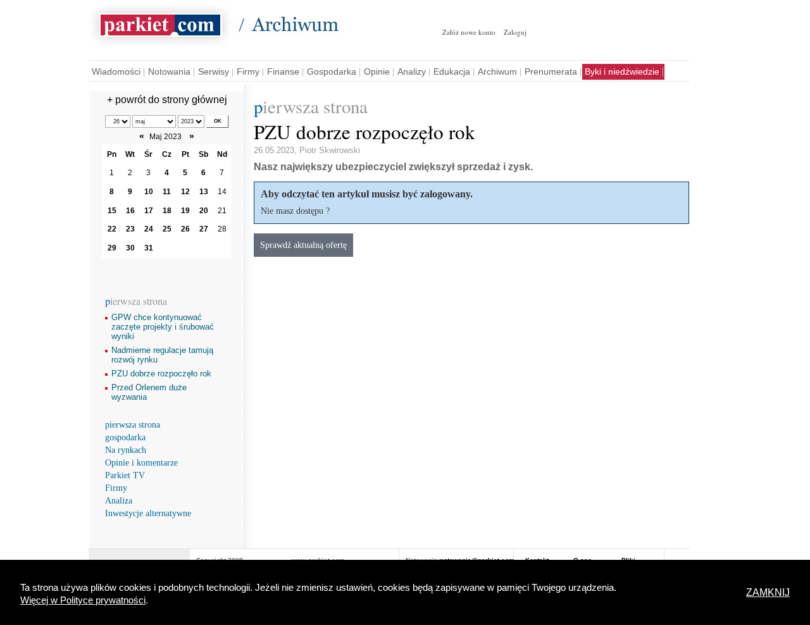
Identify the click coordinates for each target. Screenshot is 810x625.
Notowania (169, 71)
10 (148, 191)
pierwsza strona (132, 425)
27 (203, 229)
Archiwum (497, 71)
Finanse (283, 71)
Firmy (248, 71)
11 (167, 191)
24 (148, 229)
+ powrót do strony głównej (167, 99)
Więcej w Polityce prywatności (83, 600)
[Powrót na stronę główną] (160, 22)
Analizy (411, 71)
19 (185, 210)
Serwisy (213, 71)
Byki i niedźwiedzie (622, 71)
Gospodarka (331, 71)
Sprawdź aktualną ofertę (303, 245)
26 (185, 229)
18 (167, 210)
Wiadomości (116, 71)
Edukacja (451, 71)
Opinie (377, 71)
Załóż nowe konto (468, 32)
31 (148, 248)
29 (112, 248)
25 (167, 229)
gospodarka (125, 437)
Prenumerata (551, 71)
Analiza (118, 500)
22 (112, 229)
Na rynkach (125, 450)
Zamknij (768, 592)
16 (130, 210)
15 (112, 210)
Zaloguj (515, 32)
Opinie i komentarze (141, 462)
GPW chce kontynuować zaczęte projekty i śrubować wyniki (162, 326)
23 (130, 229)
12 (185, 191)
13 (203, 191)
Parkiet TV (125, 475)
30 (130, 248)
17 (148, 210)
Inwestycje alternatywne (148, 513)
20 (203, 210)
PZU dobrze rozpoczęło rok (161, 373)
